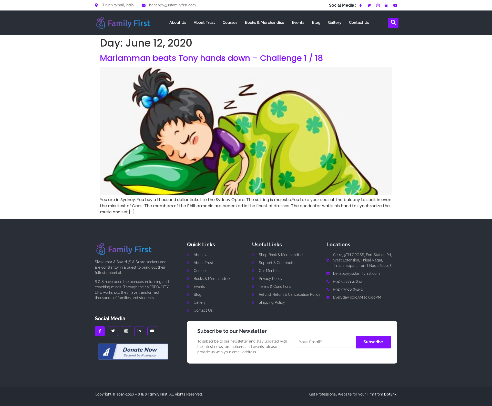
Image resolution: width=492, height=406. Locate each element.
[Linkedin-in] (386, 5)
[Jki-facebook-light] (360, 5)
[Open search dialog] (393, 23)
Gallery (334, 22)
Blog (316, 22)
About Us (177, 22)
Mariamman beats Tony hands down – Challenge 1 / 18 (211, 58)
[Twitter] (369, 5)
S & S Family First (153, 394)
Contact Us (359, 22)
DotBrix (390, 394)
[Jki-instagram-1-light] (378, 5)
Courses (230, 22)
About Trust (204, 22)
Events (298, 22)
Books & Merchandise (264, 22)
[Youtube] (395, 5)
